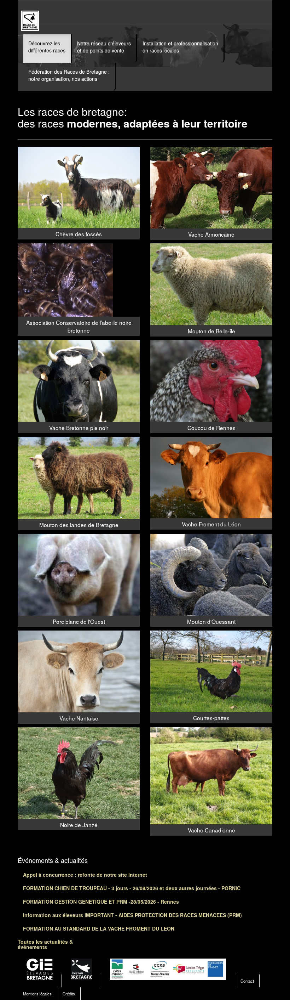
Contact (247, 981)
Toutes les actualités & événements (45, 944)
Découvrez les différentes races (46, 47)
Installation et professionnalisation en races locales (180, 47)
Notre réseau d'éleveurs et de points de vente (104, 47)
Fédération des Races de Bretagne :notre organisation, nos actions (69, 75)
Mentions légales (37, 993)
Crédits (69, 993)
